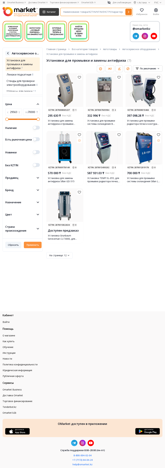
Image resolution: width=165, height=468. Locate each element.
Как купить (9, 341)
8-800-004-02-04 (82, 455)
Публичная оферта (13, 376)
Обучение (8, 347)
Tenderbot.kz (9, 406)
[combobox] (147, 68)
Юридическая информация (17, 370)
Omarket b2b (9, 412)
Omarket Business (12, 389)
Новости (7, 358)
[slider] (7, 119)
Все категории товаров (85, 49)
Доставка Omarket (13, 395)
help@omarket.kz (82, 464)
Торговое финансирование (17, 401)
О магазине (9, 335)
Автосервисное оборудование (139, 49)
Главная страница (56, 49)
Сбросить (13, 244)
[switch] (36, 128)
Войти (6, 321)
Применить (32, 244)
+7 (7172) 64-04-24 (82, 459)
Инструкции (9, 352)
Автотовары (110, 49)
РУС (156, 2)
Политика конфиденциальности (20, 364)
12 (58, 255)
